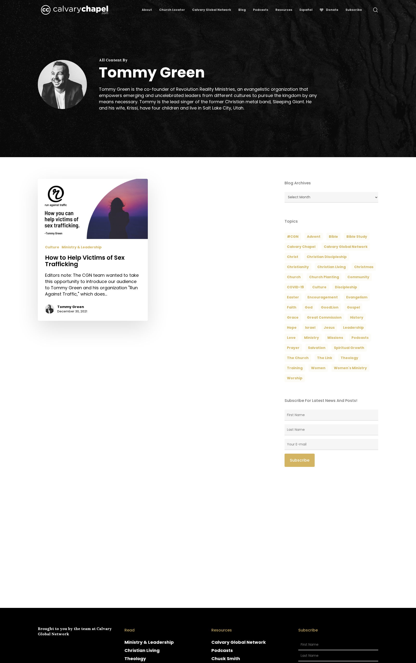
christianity (298, 266)
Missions (335, 337)
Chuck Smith (225, 659)
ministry (311, 337)
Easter (293, 297)
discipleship (346, 287)
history (356, 317)
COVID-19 (295, 287)
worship (294, 378)
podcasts (360, 337)
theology (349, 357)
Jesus (329, 327)
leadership (353, 327)
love (291, 337)
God (308, 307)
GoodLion (329, 307)
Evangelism (356, 297)
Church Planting (324, 277)
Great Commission (324, 317)
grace (293, 317)
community (358, 277)
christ (292, 256)
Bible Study (356, 236)
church (294, 277)
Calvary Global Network (346, 246)
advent (313, 236)
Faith (291, 307)
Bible (333, 236)
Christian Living (331, 266)
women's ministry (350, 368)
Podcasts (222, 650)
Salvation (316, 347)
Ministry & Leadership (82, 247)
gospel (353, 307)
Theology (135, 659)
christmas (363, 266)
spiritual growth (349, 347)
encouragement (322, 297)
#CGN (293, 236)
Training (295, 368)
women (318, 368)
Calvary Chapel (301, 246)
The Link (324, 357)
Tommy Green (70, 306)
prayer (293, 347)
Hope (292, 327)
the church (298, 357)
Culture (52, 247)
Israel (310, 327)
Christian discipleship (327, 256)
